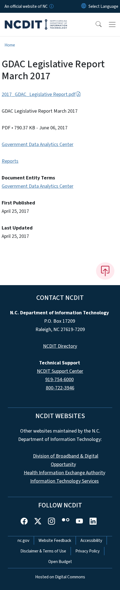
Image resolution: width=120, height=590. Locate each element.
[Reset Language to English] (83, 6)
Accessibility (91, 540)
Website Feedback (55, 540)
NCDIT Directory (60, 346)
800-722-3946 (60, 387)
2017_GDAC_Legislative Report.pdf (39, 94)
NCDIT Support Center (60, 371)
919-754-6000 (59, 379)
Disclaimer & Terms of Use (43, 551)
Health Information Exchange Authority (64, 472)
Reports (10, 161)
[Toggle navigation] (112, 24)
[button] (95, 24)
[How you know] (51, 6)
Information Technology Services (64, 481)
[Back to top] (105, 271)
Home (9, 45)
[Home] (35, 19)
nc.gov (23, 540)
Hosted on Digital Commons (60, 577)
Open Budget (60, 562)
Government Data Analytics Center (37, 144)
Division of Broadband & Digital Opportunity (65, 460)
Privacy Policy (87, 551)
